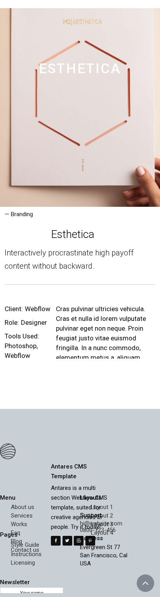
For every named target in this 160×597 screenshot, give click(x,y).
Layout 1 (102, 507)
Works (19, 524)
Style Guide (25, 544)
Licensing (23, 562)
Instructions (26, 554)
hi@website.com (101, 523)
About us (22, 507)
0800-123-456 (98, 530)
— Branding (19, 214)
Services (22, 515)
